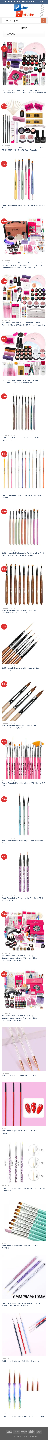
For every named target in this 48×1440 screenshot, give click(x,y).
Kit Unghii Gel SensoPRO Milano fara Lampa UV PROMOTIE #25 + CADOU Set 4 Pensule (22, 149)
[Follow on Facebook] (42, 6)
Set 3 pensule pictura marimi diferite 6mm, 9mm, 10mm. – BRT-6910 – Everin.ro (22, 1304)
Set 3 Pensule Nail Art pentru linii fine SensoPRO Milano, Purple (22, 899)
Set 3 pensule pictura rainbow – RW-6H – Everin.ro (23, 1416)
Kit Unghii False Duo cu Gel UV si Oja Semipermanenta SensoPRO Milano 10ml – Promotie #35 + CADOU (20, 958)
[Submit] (43, 20)
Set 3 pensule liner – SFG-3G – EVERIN (19, 1076)
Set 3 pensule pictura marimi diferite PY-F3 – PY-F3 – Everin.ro (23, 1189)
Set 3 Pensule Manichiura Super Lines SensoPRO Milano (23, 842)
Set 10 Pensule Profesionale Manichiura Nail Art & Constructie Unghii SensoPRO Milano (23, 554)
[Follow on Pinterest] (42, 15)
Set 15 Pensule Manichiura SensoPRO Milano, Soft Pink (23, 784)
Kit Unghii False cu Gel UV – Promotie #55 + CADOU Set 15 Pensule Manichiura (20, 381)
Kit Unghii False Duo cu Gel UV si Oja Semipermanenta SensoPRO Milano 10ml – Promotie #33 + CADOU (20, 1018)
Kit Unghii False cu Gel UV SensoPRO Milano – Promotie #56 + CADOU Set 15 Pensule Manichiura (23, 324)
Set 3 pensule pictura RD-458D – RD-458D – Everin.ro (21, 1132)
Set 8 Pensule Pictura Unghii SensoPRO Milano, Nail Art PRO (22, 439)
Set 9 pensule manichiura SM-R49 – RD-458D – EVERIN (22, 1247)
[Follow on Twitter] (42, 10)
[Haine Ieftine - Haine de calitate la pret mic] (24, 10)
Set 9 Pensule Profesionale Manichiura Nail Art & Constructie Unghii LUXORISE (22, 612)
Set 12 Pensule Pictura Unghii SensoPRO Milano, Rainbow (23, 496)
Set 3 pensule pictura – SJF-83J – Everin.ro (20, 1361)
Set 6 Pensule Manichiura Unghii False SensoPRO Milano (23, 206)
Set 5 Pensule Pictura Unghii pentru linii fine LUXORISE (20, 669)
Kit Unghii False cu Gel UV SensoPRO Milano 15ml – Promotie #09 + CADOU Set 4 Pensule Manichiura (24, 91)
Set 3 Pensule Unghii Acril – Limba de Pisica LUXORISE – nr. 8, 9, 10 (20, 727)
